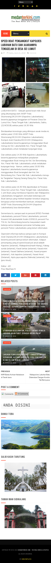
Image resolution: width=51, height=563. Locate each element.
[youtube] (32, 6)
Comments (8, 394)
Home (5, 33)
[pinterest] (36, 6)
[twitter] (18, 6)
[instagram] (23, 6)
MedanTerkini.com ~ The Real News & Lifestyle (33, 550)
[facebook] (14, 6)
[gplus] (28, 6)
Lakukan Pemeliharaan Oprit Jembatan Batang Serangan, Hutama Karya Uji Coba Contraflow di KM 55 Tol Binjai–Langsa (24, 357)
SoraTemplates (26, 559)
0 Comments (22, 394)
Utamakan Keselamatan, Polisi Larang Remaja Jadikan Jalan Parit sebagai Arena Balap (24, 332)
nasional (33, 53)
